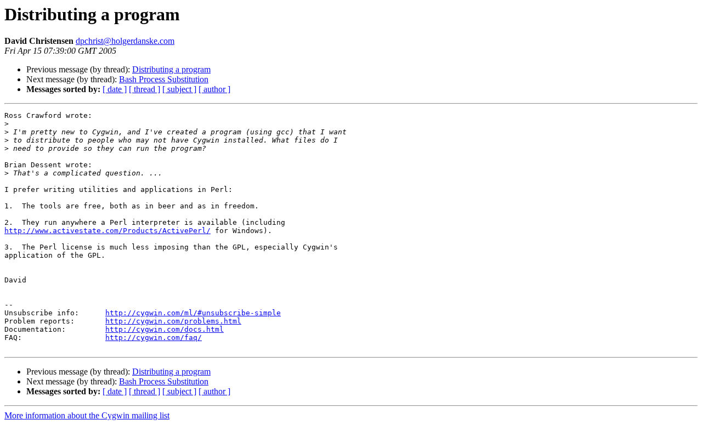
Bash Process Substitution (163, 79)
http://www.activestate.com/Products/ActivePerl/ (107, 230)
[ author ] (214, 89)
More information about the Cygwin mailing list (86, 415)
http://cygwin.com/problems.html (173, 321)
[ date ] (115, 89)
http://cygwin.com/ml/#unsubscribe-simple (193, 313)
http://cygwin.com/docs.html (164, 329)
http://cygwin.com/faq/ (153, 337)
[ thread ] (144, 89)
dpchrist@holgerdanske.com (125, 41)
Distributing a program (171, 69)
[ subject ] (179, 89)
